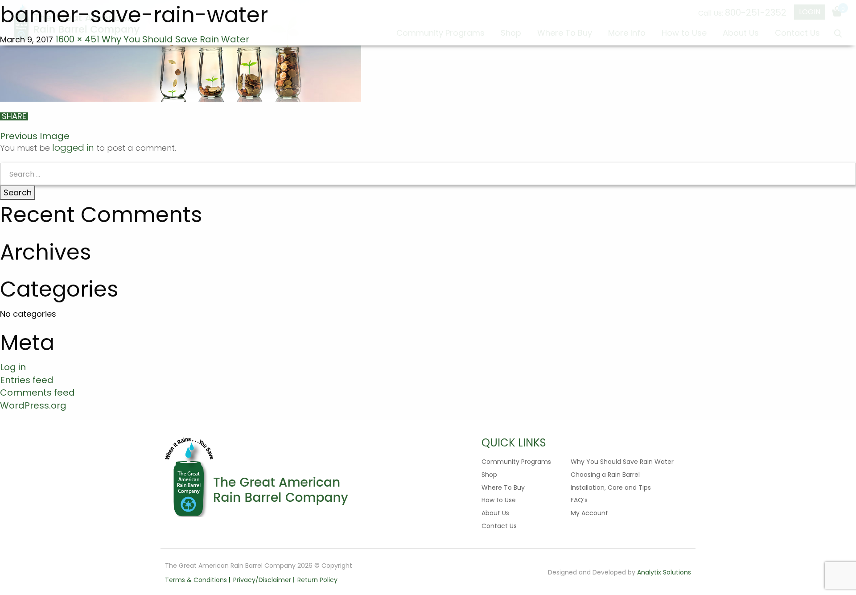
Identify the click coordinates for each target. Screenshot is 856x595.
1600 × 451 (77, 39)
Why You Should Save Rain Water (175, 39)
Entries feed (27, 380)
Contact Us (499, 526)
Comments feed (37, 392)
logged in (73, 147)
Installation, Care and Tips (611, 487)
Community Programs (516, 462)
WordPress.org (33, 405)
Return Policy (317, 580)
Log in (13, 367)
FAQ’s (579, 500)
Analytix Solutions (664, 572)
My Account (589, 513)
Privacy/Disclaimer (262, 580)
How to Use (499, 500)
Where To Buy (503, 487)
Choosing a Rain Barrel (605, 474)
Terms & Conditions (196, 580)
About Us (495, 513)
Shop (489, 474)
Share (14, 116)
